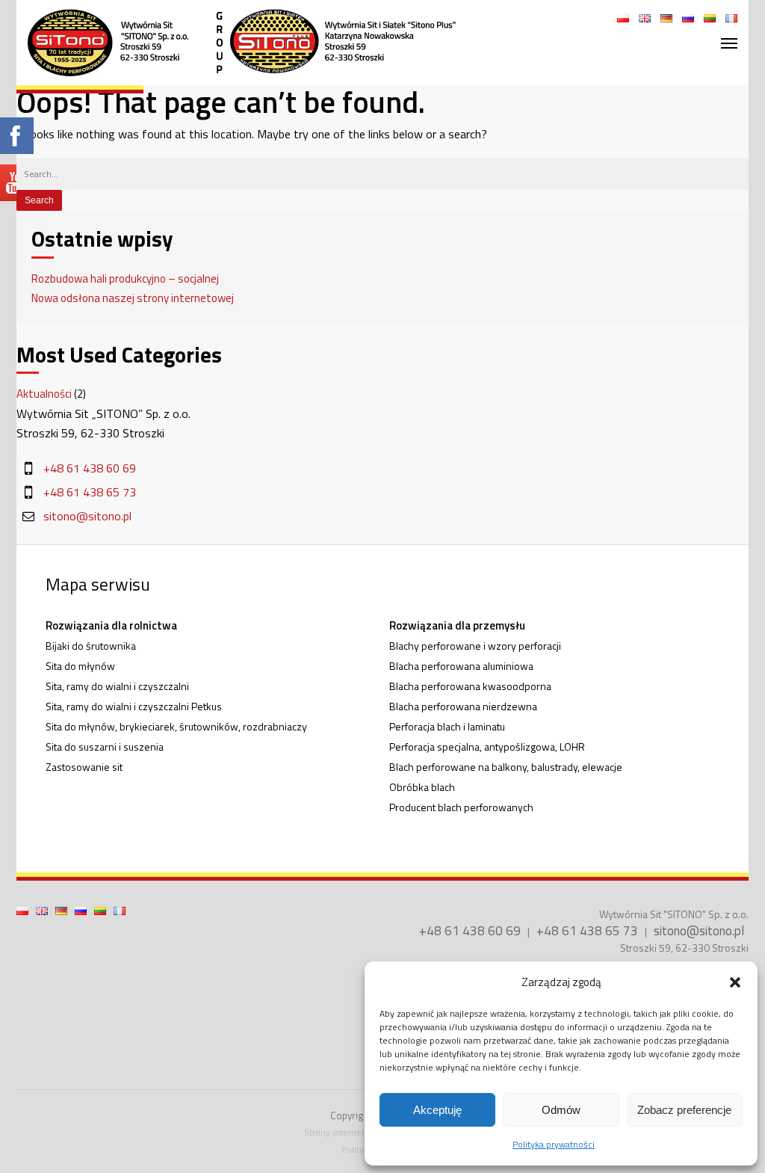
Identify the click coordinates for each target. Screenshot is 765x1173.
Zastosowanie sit (84, 767)
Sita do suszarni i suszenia (105, 746)
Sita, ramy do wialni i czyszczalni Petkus (134, 706)
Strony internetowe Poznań (358, 1132)
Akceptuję (437, 1109)
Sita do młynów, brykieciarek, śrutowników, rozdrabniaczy (176, 726)
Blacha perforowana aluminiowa (461, 666)
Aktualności (44, 393)
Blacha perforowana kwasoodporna (470, 686)
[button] (735, 982)
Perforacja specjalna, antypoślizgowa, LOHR (487, 746)
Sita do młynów (80, 666)
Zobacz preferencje (684, 1109)
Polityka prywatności (553, 1144)
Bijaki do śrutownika (91, 645)
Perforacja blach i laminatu (447, 726)
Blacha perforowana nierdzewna (463, 706)
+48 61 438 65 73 (89, 492)
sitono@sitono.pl (87, 516)
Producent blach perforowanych (461, 807)
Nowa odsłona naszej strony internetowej (132, 298)
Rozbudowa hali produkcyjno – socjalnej (125, 278)
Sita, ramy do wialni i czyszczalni (117, 686)
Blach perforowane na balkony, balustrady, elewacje (505, 767)
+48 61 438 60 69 (89, 468)
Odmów (561, 1109)
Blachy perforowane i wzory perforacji (475, 645)
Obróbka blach (422, 787)
